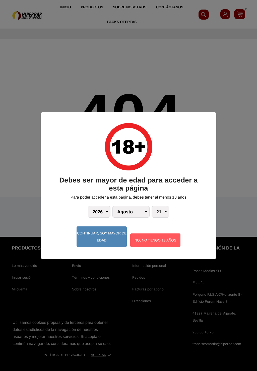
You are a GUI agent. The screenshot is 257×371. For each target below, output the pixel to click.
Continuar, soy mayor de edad (101, 236)
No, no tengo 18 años (155, 240)
